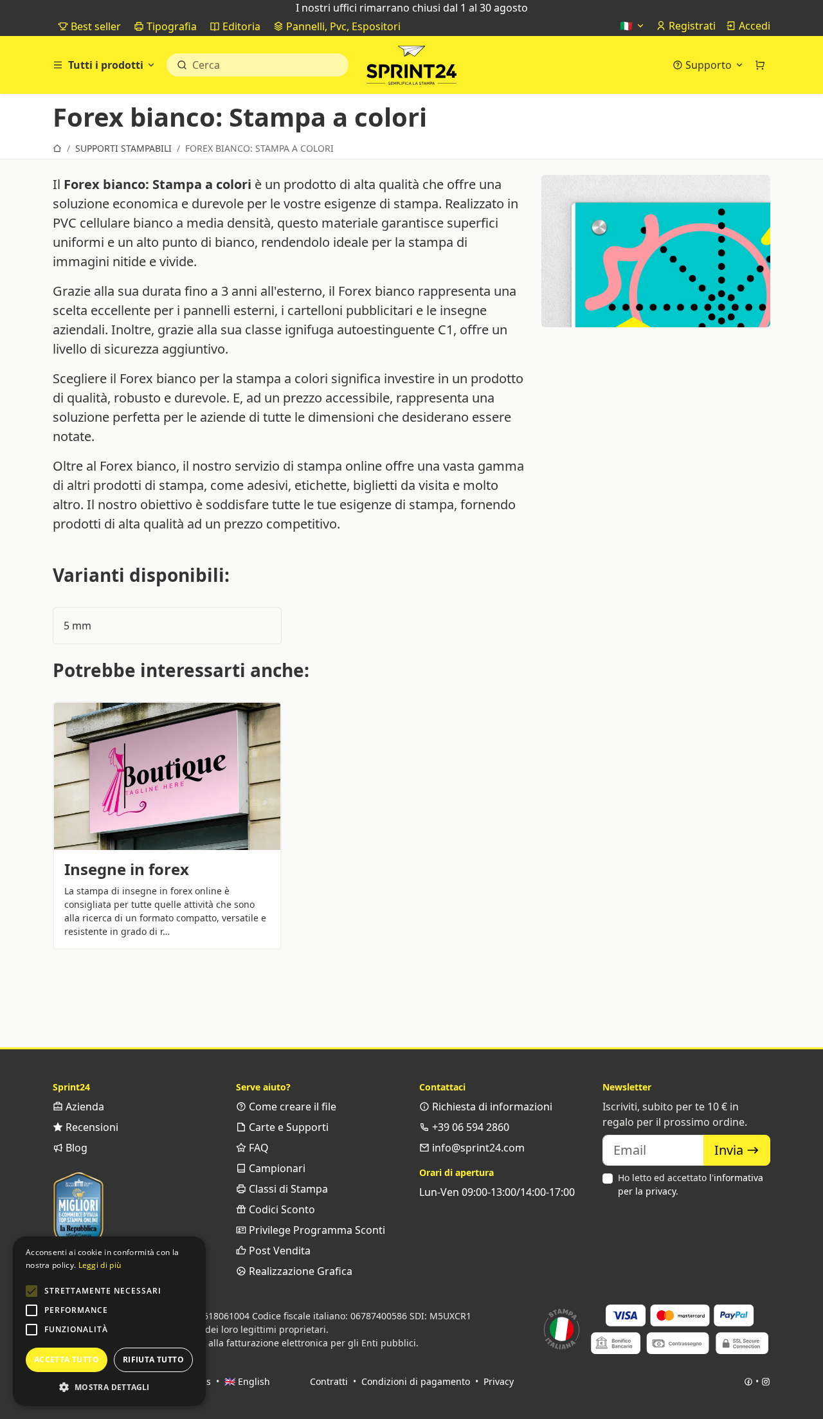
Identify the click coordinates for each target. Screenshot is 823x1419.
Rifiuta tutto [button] (153, 1359)
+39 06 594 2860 (469, 1127)
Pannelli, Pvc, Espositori (342, 26)
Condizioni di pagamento (415, 1381)
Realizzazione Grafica (299, 1271)
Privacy (499, 1381)
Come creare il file (291, 1106)
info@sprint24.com (477, 1148)
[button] (31, 1291)
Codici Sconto (280, 1209)
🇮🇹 (627, 26)
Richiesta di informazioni (491, 1106)
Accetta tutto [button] (66, 1359)
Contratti (329, 1381)
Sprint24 (411, 68)
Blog (75, 1148)
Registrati (691, 26)
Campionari (275, 1168)
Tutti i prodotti (106, 65)
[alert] (109, 1321)
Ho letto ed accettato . (690, 1184)
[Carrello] (760, 65)
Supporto (708, 65)
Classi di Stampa (287, 1189)
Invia (730, 1150)
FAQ (257, 1148)
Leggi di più (100, 1265)
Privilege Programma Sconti (315, 1230)
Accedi (753, 26)
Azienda (83, 1106)
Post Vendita (278, 1250)
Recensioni (90, 1127)
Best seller (94, 26)
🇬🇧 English (247, 1381)
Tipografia (170, 26)
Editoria (240, 26)
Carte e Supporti (287, 1127)
